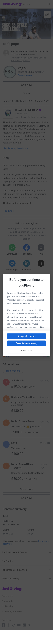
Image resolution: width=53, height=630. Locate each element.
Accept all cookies (26, 336)
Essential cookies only (27, 343)
